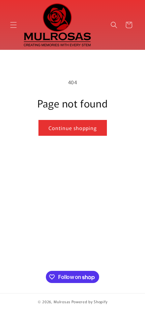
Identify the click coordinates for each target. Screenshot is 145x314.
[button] (13, 25)
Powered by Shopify (89, 301)
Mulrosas (62, 301)
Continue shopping (73, 127)
